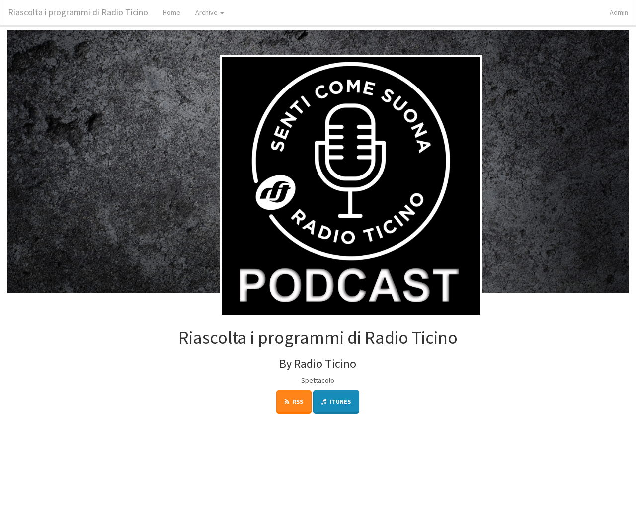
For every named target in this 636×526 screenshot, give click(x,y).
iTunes (340, 401)
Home (171, 12)
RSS (297, 401)
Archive (207, 12)
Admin (619, 12)
